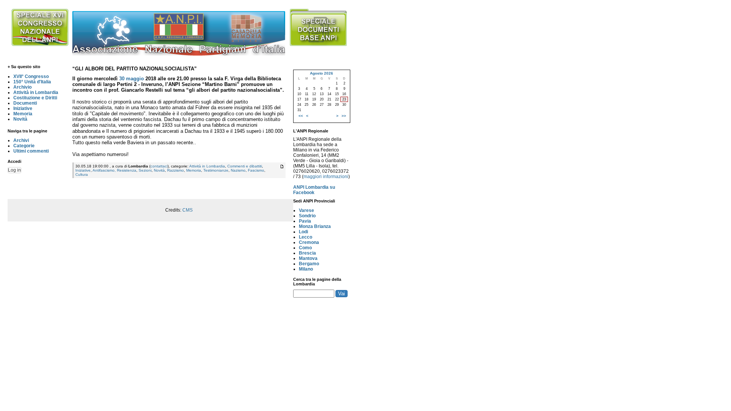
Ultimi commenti (31, 151)
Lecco (305, 237)
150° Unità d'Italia (32, 81)
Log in (14, 170)
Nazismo (238, 170)
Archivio (22, 87)
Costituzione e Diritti (35, 97)
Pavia (305, 221)
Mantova (308, 258)
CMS (187, 210)
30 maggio (131, 78)
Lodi (303, 231)
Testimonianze (215, 170)
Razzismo (175, 170)
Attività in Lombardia (35, 92)
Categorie (24, 145)
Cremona (309, 242)
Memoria (22, 113)
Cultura (81, 174)
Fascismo (256, 170)
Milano (306, 269)
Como (305, 247)
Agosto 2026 (321, 73)
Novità (20, 119)
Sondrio (307, 215)
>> (344, 116)
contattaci (159, 166)
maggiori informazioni (325, 176)
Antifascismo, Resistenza (114, 170)
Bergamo (309, 263)
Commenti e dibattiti (244, 166)
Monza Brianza (315, 226)
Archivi (21, 140)
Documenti (25, 103)
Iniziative (22, 108)
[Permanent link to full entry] (282, 166)
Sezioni (145, 170)
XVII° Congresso (31, 76)
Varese (306, 210)
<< (300, 116)
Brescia (307, 253)
